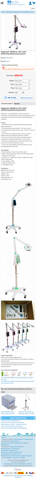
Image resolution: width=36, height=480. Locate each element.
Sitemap (22, 457)
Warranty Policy (5, 445)
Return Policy (14, 441)
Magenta (7, 61)
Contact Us (16, 457)
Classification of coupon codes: (9, 450)
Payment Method (18, 439)
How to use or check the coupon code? (11, 452)
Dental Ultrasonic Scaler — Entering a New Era (14, 424)
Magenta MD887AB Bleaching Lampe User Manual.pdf (17, 69)
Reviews (17, 103)
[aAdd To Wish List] (26, 97)
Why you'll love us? (6, 448)
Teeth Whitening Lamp (27, 12)
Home (2, 12)
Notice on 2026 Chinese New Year (10, 420)
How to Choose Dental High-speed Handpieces (14, 428)
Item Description (7, 103)
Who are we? (16, 448)
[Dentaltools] (17, 470)
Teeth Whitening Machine (13, 12)
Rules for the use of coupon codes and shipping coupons (16, 455)
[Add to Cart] (10, 97)
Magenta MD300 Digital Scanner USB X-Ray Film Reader (8, 413)
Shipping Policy (29, 439)
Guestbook (8, 457)
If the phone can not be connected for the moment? (14, 443)
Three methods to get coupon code (10, 454)
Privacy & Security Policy (16, 446)
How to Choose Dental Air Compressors (12, 426)
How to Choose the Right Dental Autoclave (12, 422)
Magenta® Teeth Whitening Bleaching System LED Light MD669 (26, 413)
